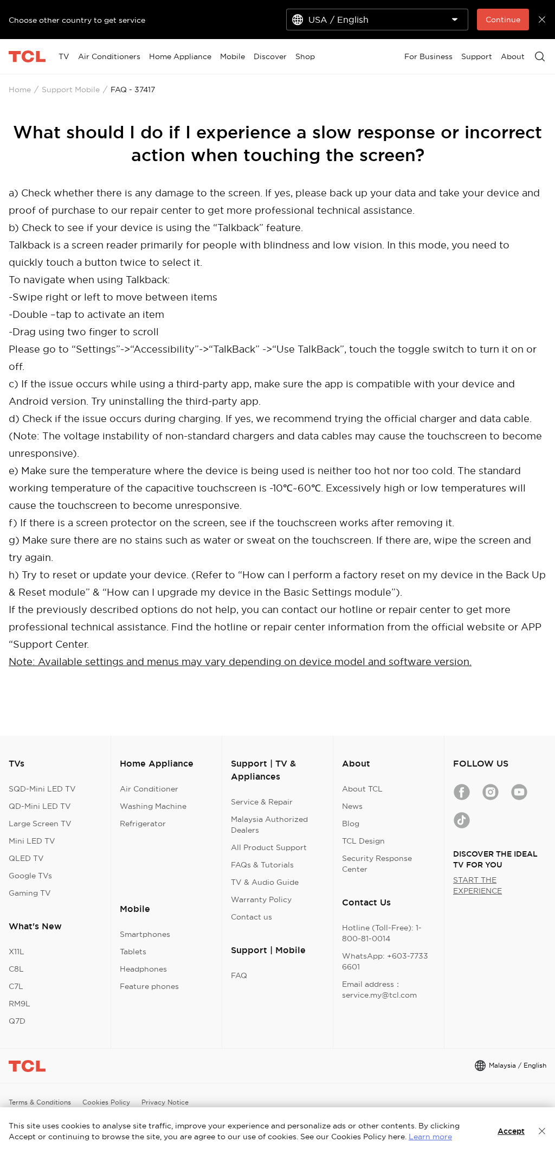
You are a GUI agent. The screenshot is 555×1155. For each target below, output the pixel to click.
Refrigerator (143, 823)
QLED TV (26, 858)
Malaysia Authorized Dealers (269, 824)
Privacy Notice (165, 1102)
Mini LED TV (32, 841)
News (352, 806)
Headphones (143, 969)
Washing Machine (153, 806)
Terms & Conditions (40, 1102)
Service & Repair (262, 802)
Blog (350, 823)
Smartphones (145, 934)
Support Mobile (71, 89)
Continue (503, 19)
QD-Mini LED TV (40, 806)
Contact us (251, 917)
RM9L (19, 1004)
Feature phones (149, 986)
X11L (16, 951)
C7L (16, 986)
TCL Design (363, 841)
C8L (16, 969)
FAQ (239, 975)
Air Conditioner (149, 789)
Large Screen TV (40, 823)
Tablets (133, 951)
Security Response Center (377, 863)
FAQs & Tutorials (262, 865)
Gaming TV (30, 893)
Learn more (430, 1136)
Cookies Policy (106, 1102)
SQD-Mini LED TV (42, 789)
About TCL (362, 789)
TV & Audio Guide (265, 882)
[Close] (542, 1131)
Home (20, 89)
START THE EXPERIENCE (477, 885)
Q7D (17, 1021)
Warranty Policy (261, 899)
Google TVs (30, 875)
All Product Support (269, 847)
